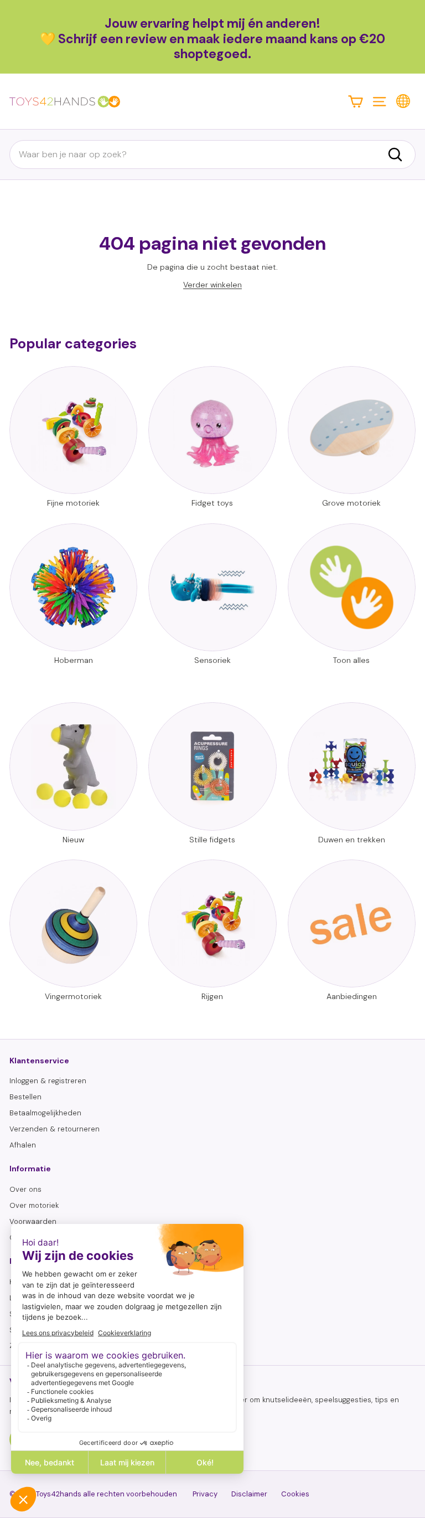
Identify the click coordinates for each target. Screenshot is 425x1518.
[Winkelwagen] (356, 101)
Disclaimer (249, 1494)
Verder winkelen (212, 285)
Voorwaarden (32, 1221)
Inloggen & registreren (47, 1080)
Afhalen (22, 1145)
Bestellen (25, 1097)
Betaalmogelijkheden (45, 1113)
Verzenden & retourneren (54, 1129)
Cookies (295, 1494)
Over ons (25, 1189)
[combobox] (212, 154)
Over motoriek (34, 1205)
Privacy (205, 1494)
